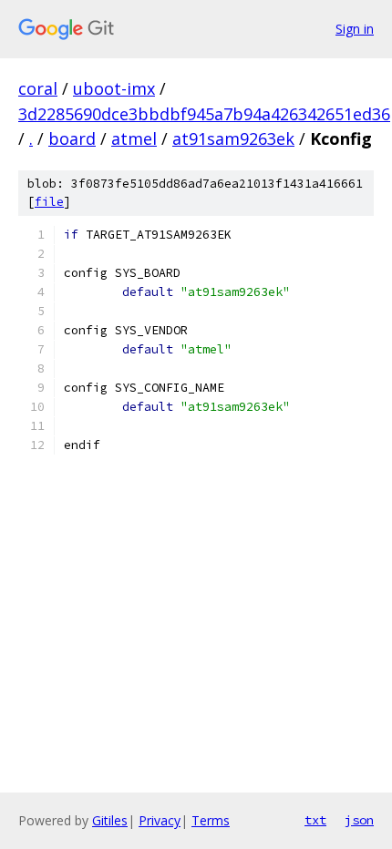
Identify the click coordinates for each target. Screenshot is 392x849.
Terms (210, 820)
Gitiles (110, 820)
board (72, 138)
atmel (134, 138)
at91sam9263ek (233, 138)
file (49, 202)
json (359, 820)
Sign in (354, 28)
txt (315, 820)
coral (37, 88)
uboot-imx (114, 88)
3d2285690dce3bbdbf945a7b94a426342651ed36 (204, 114)
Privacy (160, 820)
